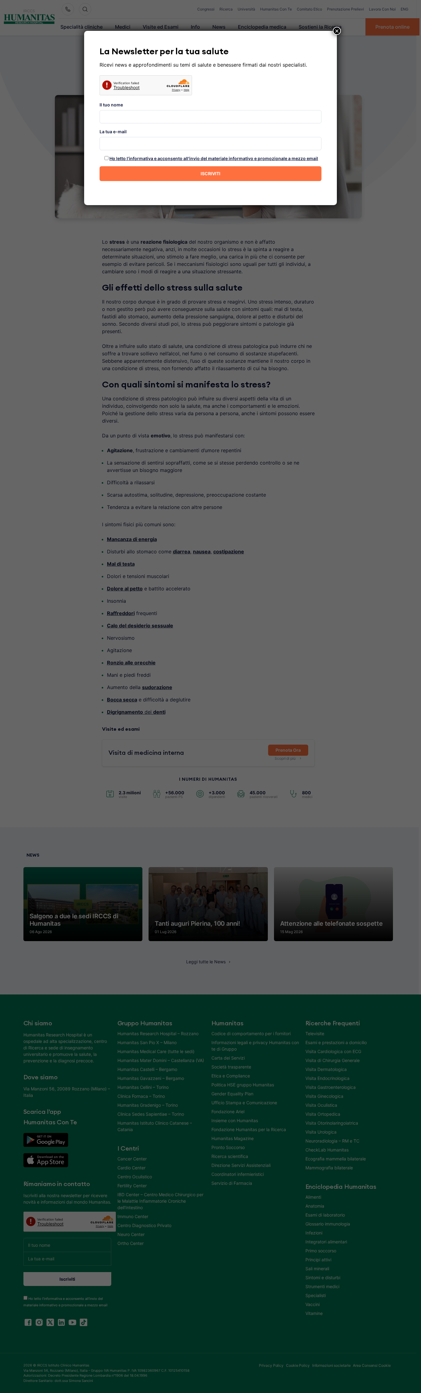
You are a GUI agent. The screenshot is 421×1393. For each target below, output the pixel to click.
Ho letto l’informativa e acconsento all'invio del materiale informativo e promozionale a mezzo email (213, 158)
